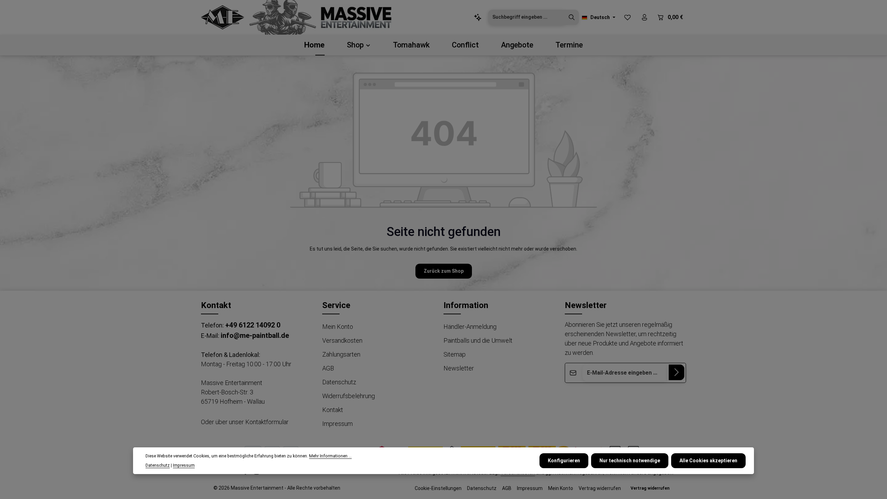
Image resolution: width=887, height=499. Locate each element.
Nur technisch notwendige (629, 460)
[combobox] (526, 17)
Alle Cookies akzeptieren (708, 460)
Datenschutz (339, 382)
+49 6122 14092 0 (252, 325)
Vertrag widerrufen (600, 488)
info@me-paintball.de (255, 335)
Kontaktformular (267, 422)
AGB (328, 368)
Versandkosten (342, 340)
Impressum (337, 423)
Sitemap (455, 354)
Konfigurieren (564, 460)
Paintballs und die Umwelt (478, 340)
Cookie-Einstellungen (438, 488)
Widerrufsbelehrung (348, 396)
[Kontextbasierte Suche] (477, 17)
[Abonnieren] (676, 372)
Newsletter (459, 368)
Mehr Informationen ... (330, 456)
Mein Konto (337, 326)
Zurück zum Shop (444, 271)
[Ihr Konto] (644, 17)
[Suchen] (571, 17)
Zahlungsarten (341, 354)
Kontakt (332, 409)
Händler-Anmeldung (470, 326)
